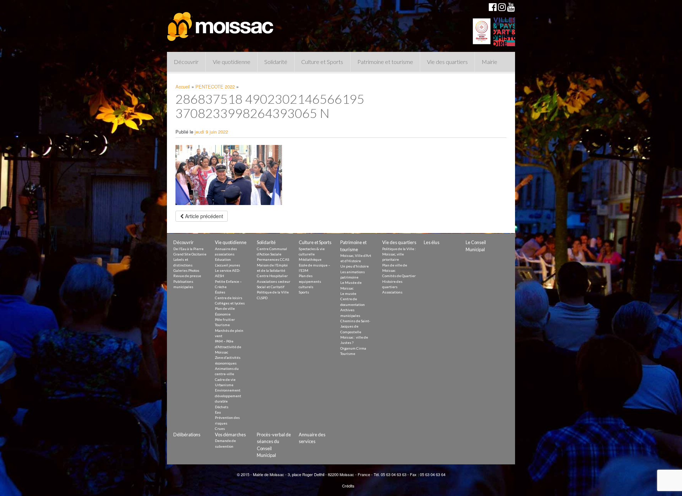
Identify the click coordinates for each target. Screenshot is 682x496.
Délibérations (186, 434)
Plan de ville (225, 308)
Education (223, 259)
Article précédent (203, 216)
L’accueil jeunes (227, 265)
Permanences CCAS (273, 259)
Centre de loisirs (228, 298)
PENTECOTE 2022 (215, 86)
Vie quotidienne (231, 61)
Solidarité (275, 61)
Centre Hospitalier (272, 276)
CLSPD (262, 298)
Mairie (489, 61)
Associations (392, 292)
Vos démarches (230, 434)
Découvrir (186, 61)
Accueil (182, 86)
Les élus (431, 242)
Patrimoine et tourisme (385, 61)
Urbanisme (224, 385)
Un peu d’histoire (354, 266)
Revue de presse (187, 276)
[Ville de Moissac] (221, 23)
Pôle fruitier (225, 319)
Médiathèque (310, 259)
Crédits (348, 486)
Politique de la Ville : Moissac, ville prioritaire (399, 254)
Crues (220, 428)
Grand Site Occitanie (189, 254)
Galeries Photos (186, 270)
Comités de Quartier (399, 276)
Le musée (348, 293)
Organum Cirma (353, 348)
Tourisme (222, 325)
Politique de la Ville (273, 292)
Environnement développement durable (228, 395)
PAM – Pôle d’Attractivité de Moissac (228, 346)
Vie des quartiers (447, 61)
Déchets (221, 407)
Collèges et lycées (230, 303)
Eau (218, 412)
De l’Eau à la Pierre (188, 249)
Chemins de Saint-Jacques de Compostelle (355, 326)
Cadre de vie (225, 379)
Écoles (220, 292)
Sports (304, 292)
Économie (223, 314)
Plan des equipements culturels (310, 281)
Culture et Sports (322, 61)
